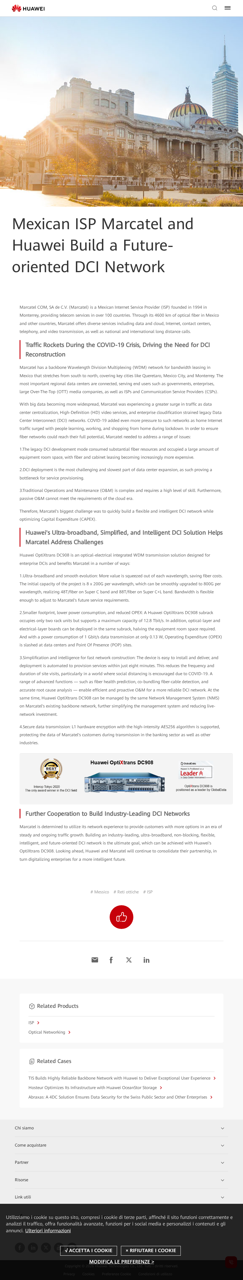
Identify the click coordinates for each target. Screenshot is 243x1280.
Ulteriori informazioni (48, 1230)
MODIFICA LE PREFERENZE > (121, 1262)
